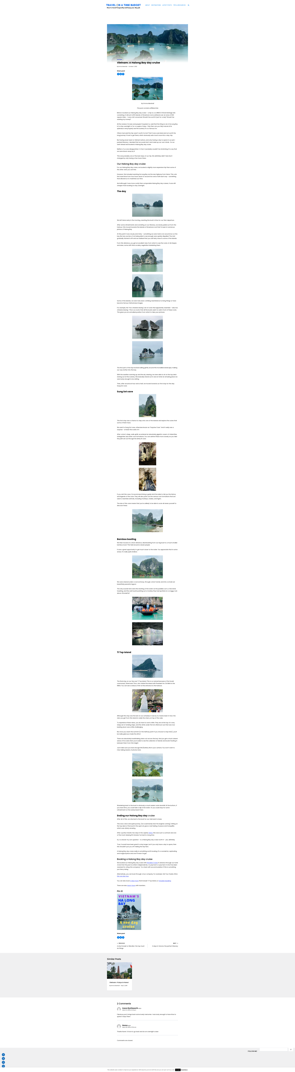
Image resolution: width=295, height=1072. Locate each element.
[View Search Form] (188, 5)
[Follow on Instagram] (3, 1066)
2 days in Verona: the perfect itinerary (165, 944)
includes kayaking (165, 881)
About (147, 5)
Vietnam (119, 59)
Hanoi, (151, 833)
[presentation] (119, 970)
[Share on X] (120, 74)
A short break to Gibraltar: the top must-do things (131, 945)
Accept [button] (178, 1070)
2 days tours (134, 881)
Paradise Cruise (152, 863)
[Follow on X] (3, 1058)
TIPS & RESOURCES (179, 5)
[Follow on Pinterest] (3, 1062)
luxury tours (131, 885)
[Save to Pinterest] (123, 74)
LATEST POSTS (167, 5)
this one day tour (123, 876)
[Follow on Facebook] (3, 1054)
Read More (184, 1070)
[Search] (291, 1049)
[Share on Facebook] (118, 74)
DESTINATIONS (156, 5)
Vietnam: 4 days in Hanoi (119, 982)
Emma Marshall (123, 66)
